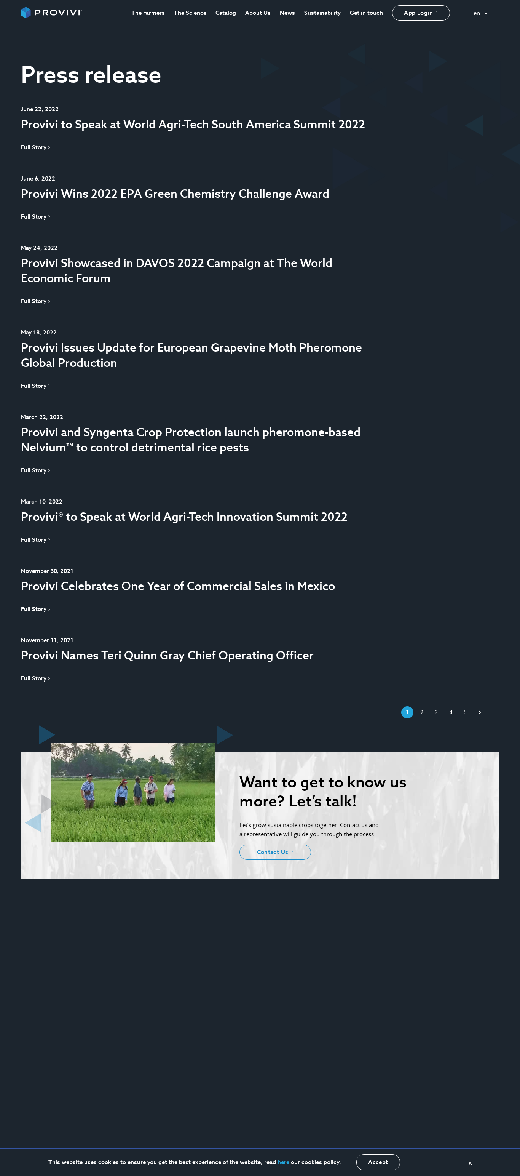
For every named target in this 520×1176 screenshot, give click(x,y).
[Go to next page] (480, 712)
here (283, 1162)
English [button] (481, 11)
